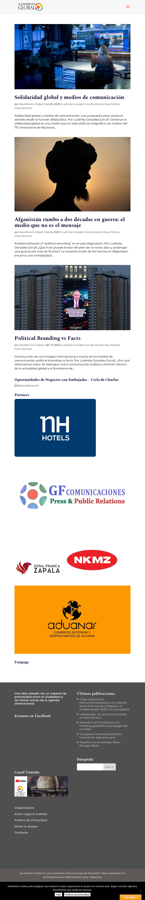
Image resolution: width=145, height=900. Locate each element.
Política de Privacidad (30, 820)
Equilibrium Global (31, 104)
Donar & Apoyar (26, 826)
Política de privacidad (77, 894)
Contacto (21, 832)
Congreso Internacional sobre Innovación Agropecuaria (100, 735)
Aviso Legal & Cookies (30, 814)
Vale (58, 894)
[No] (140, 891)
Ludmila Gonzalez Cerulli (77, 104)
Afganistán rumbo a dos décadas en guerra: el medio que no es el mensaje (69, 222)
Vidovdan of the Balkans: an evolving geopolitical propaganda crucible (103, 726)
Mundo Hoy (102, 104)
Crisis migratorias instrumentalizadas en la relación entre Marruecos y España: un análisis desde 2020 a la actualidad (104, 704)
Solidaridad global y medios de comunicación (69, 97)
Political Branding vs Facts (47, 338)
